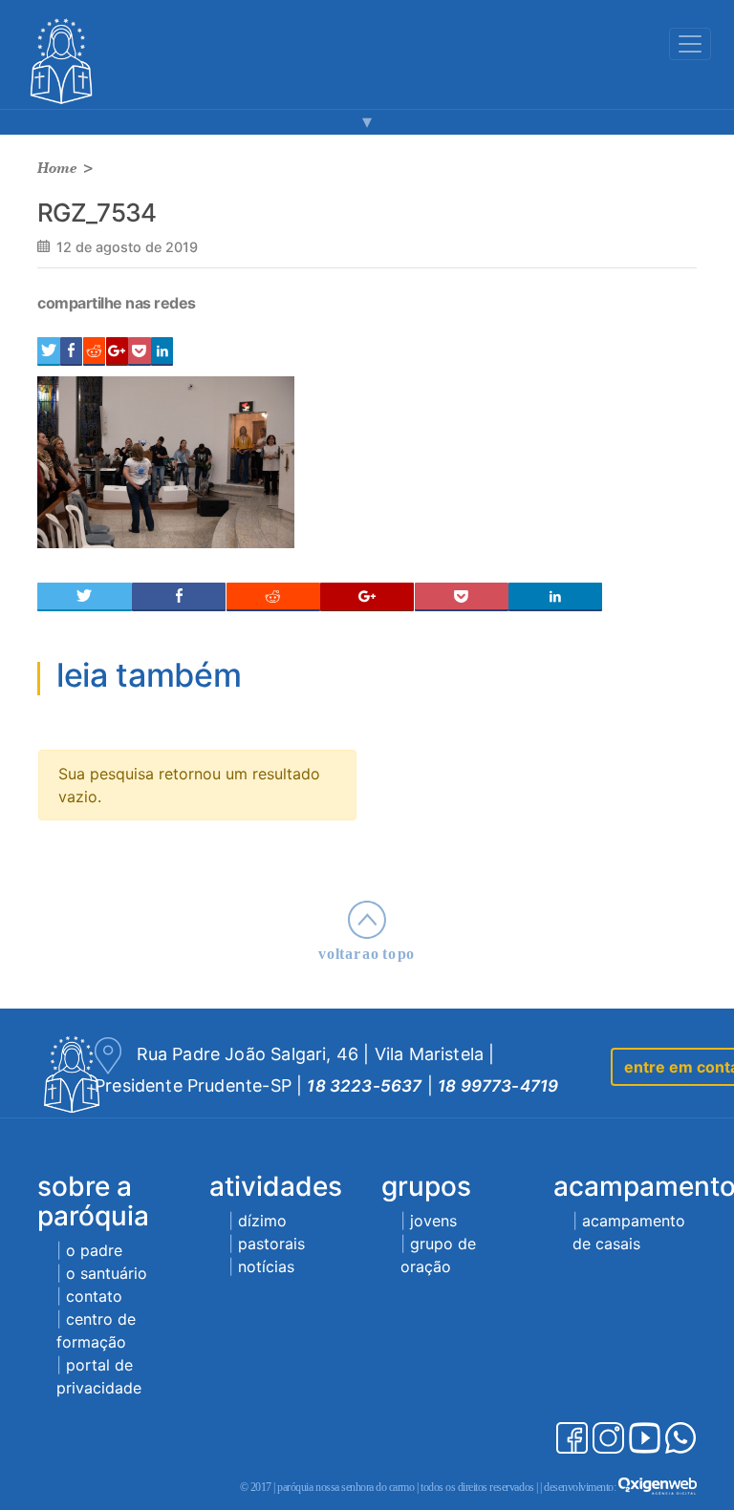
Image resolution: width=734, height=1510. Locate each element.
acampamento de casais (628, 1232)
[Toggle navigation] (690, 44)
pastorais (271, 1243)
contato (94, 1296)
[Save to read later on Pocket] (139, 351)
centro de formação (96, 1330)
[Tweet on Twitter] (48, 351)
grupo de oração (438, 1255)
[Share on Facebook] (71, 351)
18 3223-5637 (364, 1085)
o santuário (106, 1273)
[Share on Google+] (117, 351)
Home (57, 168)
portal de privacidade (98, 1376)
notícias (266, 1266)
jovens (433, 1220)
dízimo (262, 1220)
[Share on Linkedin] (162, 351)
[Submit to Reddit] (94, 351)
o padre (94, 1250)
